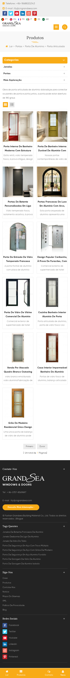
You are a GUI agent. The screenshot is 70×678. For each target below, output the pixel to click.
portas (18, 46)
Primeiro (29, 447)
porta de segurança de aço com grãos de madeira (27, 550)
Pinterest (13, 657)
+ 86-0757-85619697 (16, 492)
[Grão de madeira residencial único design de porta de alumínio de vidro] (18, 403)
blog (5, 610)
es (39, 19)
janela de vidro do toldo (14, 541)
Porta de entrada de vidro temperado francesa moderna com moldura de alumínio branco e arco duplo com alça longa (18, 259)
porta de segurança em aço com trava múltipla (25, 546)
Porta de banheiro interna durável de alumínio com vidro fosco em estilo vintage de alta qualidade (52, 149)
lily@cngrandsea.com (25, 8)
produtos (7, 583)
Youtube (13, 638)
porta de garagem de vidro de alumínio (22, 559)
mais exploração (12, 80)
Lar (11, 46)
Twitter (12, 632)
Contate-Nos (9, 587)
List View (11, 104)
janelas (7, 67)
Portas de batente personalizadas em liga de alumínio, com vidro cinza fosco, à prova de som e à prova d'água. (18, 204)
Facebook (14, 625)
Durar (42, 447)
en (14, 19)
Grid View (5, 104)
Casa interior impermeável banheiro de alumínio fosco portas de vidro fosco (52, 370)
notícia (6, 592)
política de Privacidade (13, 605)
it (31, 19)
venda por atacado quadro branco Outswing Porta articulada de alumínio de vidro (18, 370)
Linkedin (13, 644)
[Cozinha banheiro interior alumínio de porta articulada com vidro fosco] (52, 292)
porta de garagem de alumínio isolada (21, 564)
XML (4, 601)
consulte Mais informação (20, 507)
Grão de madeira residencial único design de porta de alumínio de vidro (18, 425)
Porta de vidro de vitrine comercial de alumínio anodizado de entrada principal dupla (18, 315)
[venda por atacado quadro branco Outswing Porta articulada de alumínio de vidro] (18, 348)
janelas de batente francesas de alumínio (23, 532)
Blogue (19, 519)
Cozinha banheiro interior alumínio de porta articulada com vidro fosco (52, 315)
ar (47, 19)
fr (23, 19)
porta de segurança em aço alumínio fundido (24, 555)
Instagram (14, 650)
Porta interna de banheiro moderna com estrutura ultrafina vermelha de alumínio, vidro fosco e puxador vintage (18, 149)
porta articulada (56, 46)
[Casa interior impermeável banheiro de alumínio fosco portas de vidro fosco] (52, 348)
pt (6, 19)
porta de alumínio (34, 46)
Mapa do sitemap (11, 596)
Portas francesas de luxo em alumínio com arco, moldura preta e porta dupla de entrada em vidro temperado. (52, 204)
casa (5, 578)
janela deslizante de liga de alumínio (21, 537)
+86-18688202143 (25, 3)
